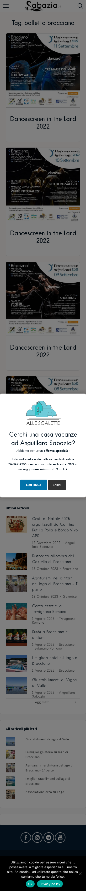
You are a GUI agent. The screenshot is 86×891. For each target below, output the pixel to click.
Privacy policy (49, 884)
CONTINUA (33, 485)
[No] (80, 873)
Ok (30, 884)
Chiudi (57, 485)
